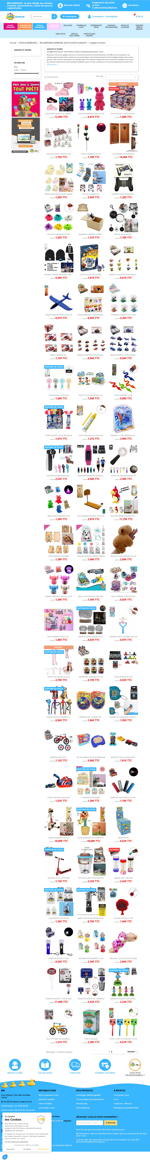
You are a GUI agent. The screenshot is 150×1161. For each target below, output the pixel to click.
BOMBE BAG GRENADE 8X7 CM (91, 677)
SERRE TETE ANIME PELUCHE (58, 677)
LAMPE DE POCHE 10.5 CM (58, 958)
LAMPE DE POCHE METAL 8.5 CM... (123, 797)
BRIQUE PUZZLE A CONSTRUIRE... (123, 355)
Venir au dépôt (45, 1103)
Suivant (133, 1051)
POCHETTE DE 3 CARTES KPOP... (123, 113)
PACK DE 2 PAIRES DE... (91, 194)
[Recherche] (54, 16)
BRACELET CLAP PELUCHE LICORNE (123, 958)
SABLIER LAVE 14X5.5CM (123, 878)
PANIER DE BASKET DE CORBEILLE (91, 999)
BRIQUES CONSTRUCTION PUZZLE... (123, 274)
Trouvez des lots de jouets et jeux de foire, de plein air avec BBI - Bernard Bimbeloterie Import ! (108, 1140)
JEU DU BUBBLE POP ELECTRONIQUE (91, 757)
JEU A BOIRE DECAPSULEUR (123, 154)
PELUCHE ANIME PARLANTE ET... (123, 516)
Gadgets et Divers (22, 50)
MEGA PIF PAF (123, 838)
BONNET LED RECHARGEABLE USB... (59, 274)
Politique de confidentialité (126, 1108)
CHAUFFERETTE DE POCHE (59, 918)
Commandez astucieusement (90, 1099)
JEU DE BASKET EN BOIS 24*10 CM (91, 516)
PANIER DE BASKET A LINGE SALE (59, 999)
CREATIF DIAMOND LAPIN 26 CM (91, 113)
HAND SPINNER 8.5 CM (123, 677)
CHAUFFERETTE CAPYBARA (58, 556)
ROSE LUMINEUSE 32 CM (91, 154)
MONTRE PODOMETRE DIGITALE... (91, 476)
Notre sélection (83, 1108)
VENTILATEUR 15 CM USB (59, 395)
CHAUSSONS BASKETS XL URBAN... (58, 113)
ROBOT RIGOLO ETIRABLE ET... (59, 717)
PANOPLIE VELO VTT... (58, 757)
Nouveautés (81, 1103)
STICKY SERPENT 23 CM (123, 395)
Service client (72, 5)
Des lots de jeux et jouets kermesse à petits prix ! (100, 1129)
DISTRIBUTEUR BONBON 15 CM (91, 958)
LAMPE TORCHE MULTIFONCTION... (91, 918)
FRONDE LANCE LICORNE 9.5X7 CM (123, 636)
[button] (69, 16)
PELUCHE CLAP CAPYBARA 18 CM (123, 556)
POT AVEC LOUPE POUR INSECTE (91, 878)
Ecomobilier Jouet (47, 1108)
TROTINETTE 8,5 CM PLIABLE (58, 878)
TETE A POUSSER (91, 1039)
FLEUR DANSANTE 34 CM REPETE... (91, 838)
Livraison (133, 5)
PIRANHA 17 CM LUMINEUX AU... (123, 435)
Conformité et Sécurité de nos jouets (18, 1110)
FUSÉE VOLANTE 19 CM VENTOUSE (58, 435)
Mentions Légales (47, 1099)
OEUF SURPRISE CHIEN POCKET (123, 596)
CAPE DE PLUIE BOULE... (123, 234)
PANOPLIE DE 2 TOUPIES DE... (91, 717)
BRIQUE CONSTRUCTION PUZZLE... (91, 355)
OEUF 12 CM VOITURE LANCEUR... (91, 596)
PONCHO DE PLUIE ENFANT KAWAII (91, 556)
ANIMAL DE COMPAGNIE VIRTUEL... (123, 717)
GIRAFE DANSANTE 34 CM (59, 838)
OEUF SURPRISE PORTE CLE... (58, 636)
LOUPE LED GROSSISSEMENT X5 (123, 476)
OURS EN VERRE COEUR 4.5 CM (59, 154)
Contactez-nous (121, 1095)
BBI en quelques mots (48, 1095)
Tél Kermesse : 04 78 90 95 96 (14, 1106)
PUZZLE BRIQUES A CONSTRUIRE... (91, 315)
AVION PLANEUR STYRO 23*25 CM (58, 315)
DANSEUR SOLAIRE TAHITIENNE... (123, 999)
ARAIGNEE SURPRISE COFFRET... (91, 234)
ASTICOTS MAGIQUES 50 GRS (58, 234)
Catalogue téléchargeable (88, 1095)
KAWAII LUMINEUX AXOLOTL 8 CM (58, 596)
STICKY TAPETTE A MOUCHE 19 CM (123, 1039)
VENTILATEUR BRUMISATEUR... (59, 476)
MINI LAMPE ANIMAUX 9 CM (59, 516)
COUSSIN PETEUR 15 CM (123, 918)
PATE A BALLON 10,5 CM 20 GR (91, 435)
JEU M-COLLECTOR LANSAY (91, 274)
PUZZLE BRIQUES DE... (58, 355)
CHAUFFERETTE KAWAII (91, 797)
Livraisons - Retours (123, 1103)
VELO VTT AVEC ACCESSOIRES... (59, 1039)
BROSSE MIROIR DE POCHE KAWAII (58, 194)
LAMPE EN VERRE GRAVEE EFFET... (91, 636)
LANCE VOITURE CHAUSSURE (58, 797)
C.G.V (116, 1099)
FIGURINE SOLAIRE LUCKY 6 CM (123, 315)
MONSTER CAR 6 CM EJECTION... (123, 757)
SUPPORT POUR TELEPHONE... (123, 194)
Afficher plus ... (53, 64)
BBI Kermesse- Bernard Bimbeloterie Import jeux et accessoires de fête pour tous (111, 1134)
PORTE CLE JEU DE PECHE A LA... (91, 395)
